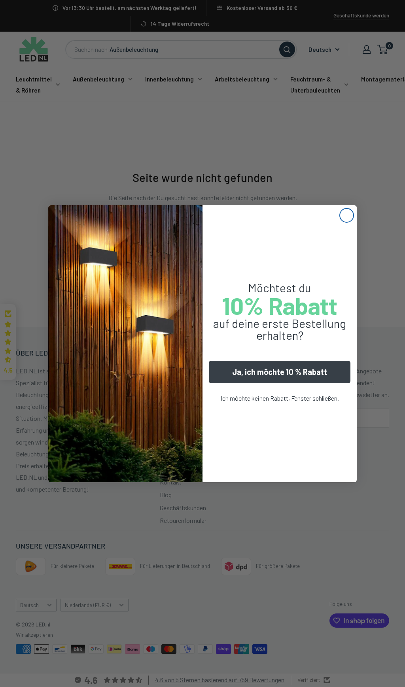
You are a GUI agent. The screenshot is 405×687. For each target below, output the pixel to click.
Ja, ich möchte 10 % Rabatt (279, 372)
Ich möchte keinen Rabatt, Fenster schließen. (280, 398)
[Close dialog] (347, 215)
